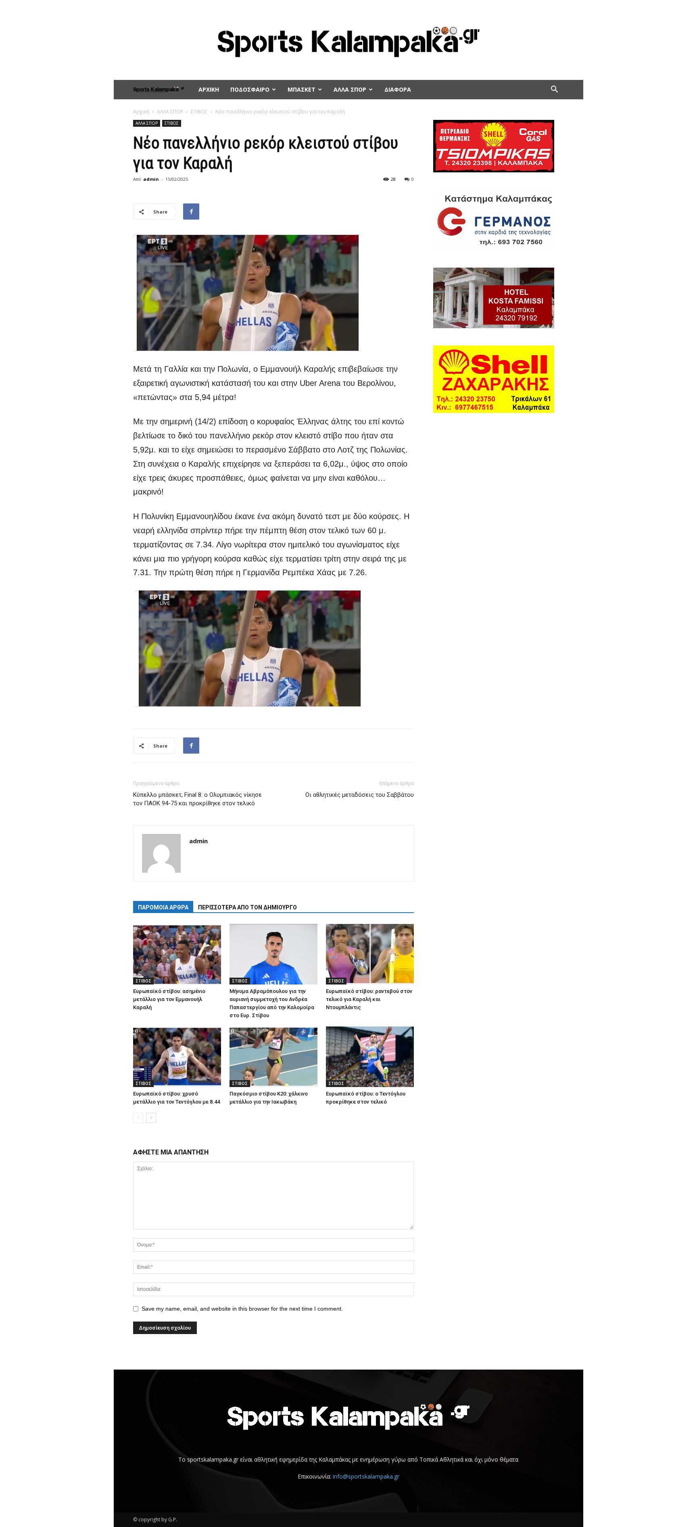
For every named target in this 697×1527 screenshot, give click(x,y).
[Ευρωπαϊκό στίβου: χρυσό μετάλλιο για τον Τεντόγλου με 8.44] (177, 1056)
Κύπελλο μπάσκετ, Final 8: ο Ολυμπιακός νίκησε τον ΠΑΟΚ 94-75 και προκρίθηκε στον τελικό (197, 799)
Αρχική (141, 111)
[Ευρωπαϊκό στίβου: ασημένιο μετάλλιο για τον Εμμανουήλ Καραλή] (177, 954)
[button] (554, 90)
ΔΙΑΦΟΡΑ (397, 89)
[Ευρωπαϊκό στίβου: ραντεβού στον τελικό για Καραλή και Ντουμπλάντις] (370, 954)
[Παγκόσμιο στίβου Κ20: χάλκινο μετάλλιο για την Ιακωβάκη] (273, 1056)
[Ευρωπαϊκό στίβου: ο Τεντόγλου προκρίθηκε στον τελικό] (370, 1056)
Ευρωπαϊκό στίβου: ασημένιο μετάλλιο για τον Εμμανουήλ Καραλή (169, 999)
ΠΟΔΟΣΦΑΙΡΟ (249, 89)
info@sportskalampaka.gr (366, 1476)
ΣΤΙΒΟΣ (199, 111)
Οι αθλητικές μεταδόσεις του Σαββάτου (359, 794)
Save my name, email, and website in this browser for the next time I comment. (242, 1308)
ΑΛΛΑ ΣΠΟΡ (350, 89)
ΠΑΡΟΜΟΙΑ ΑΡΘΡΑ (163, 907)
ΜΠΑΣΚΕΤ (301, 89)
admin (151, 179)
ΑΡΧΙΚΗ (208, 89)
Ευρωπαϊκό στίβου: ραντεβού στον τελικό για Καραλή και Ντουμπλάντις (369, 999)
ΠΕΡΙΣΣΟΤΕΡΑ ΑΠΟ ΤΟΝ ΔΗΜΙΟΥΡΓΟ (247, 907)
